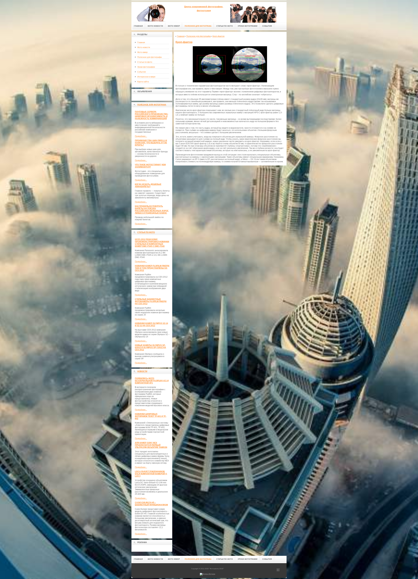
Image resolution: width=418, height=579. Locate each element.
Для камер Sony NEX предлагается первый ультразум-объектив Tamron (151, 445)
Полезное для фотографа (149, 57)
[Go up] (278, 570)
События (141, 72)
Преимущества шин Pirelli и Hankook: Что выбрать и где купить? (151, 142)
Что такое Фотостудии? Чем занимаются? (150, 166)
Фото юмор (142, 52)
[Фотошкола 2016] (154, 11)
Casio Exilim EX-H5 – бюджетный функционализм (151, 503)
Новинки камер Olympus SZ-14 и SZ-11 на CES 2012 (151, 324)
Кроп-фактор (184, 42)
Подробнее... (141, 136)
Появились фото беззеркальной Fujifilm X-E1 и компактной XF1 (152, 380)
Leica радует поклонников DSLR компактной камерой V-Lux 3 (151, 473)
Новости (142, 371)
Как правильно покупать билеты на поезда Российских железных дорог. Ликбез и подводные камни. (152, 209)
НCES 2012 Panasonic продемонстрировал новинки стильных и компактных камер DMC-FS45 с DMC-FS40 (152, 242)
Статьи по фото (144, 62)
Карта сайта (143, 82)
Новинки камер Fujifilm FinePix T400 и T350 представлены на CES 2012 (152, 268)
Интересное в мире (146, 77)
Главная (141, 42)
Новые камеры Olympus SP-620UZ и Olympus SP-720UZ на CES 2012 (150, 347)
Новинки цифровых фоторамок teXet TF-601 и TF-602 (150, 416)
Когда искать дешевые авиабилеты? (148, 185)
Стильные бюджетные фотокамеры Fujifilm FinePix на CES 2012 (151, 301)
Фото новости (143, 47)
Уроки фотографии (146, 67)
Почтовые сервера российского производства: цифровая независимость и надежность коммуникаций (151, 115)
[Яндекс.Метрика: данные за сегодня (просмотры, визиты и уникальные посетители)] (207, 574)
